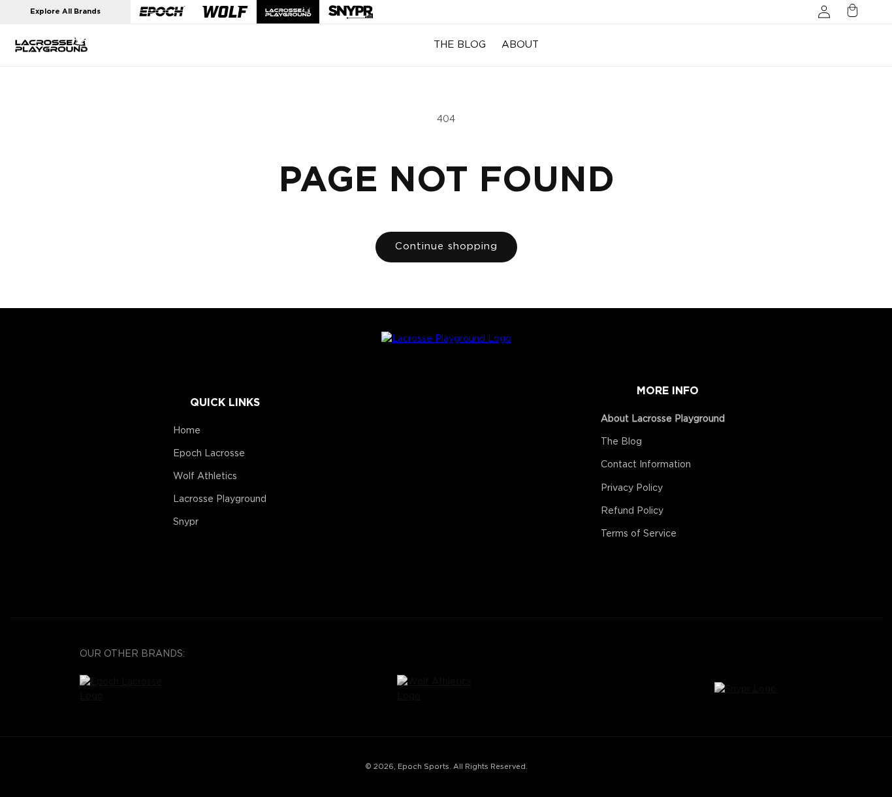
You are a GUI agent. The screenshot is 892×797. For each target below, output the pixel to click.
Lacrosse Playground (219, 499)
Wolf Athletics (205, 476)
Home (186, 430)
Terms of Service (639, 534)
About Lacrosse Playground (663, 419)
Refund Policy (632, 511)
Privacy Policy (632, 488)
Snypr (186, 522)
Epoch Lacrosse (209, 453)
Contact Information (646, 464)
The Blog (621, 441)
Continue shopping (446, 246)
